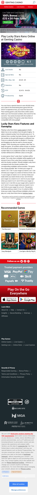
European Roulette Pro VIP (27, 229)
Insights (4, 313)
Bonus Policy (24, 371)
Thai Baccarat (6, 229)
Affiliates (4, 316)
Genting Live (5, 345)
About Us (4, 310)
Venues (30, 7)
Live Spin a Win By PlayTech (27, 251)
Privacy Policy (25, 374)
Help (12, 310)
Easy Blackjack (6, 251)
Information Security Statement (12, 377)
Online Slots (17, 345)
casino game (22, 130)
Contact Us (21, 310)
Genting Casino (27, 193)
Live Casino (20, 7)
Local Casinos (30, 345)
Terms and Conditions (9, 374)
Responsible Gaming (8, 371)
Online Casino (8, 7)
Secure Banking (15, 313)
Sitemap (27, 313)
